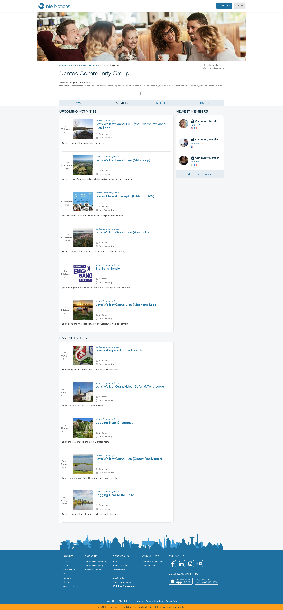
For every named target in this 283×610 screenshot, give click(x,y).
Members (162, 102)
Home (62, 65)
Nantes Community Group (107, 120)
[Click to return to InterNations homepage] (54, 6)
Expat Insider (119, 577)
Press (65, 573)
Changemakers (149, 565)
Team (65, 565)
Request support (120, 565)
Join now (224, 5)
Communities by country (96, 561)
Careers (67, 577)
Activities (122, 102)
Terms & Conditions (154, 601)
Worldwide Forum (93, 569)
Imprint (140, 601)
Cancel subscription (122, 582)
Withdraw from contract (124, 586)
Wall (80, 102)
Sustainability (69, 569)
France (72, 65)
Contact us (68, 582)
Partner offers (119, 569)
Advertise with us (71, 586)
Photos (203, 102)
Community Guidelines (152, 561)
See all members (202, 174)
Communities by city (94, 565)
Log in (239, 5)
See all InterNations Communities (167, 607)
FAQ (115, 561)
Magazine (117, 573)
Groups (93, 65)
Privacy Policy (172, 601)
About (66, 561)
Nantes (82, 65)
